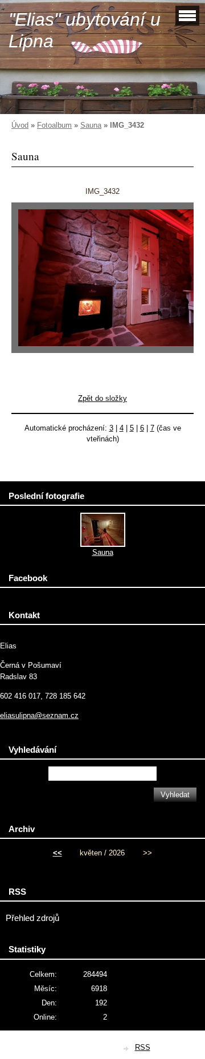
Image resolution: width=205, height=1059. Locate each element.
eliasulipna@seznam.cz (39, 715)
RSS (142, 1047)
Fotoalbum (54, 125)
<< (57, 853)
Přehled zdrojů (32, 918)
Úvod (19, 125)
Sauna (90, 125)
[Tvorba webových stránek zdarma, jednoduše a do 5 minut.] (127, 1048)
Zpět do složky (102, 398)
